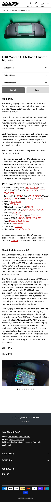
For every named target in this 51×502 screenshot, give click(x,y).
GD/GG (32, 209)
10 (32, 207)
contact (14, 240)
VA (37, 209)
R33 (31, 187)
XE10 (34, 218)
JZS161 (36, 198)
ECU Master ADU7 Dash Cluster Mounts (18, 10)
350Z (6, 193)
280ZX (42, 190)
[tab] (25, 220)
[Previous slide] (6, 373)
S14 (31, 190)
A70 (32, 196)
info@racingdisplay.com (19, 436)
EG (18, 215)
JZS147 (29, 198)
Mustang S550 (16, 221)
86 (41, 198)
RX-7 (13, 201)
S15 (35, 190)
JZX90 (8, 198)
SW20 (19, 196)
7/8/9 (28, 207)
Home (3, 10)
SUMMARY (7, 99)
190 (16, 229)
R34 (36, 187)
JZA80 (38, 196)
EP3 (33, 215)
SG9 (15, 212)
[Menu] (48, 4)
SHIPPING (7, 347)
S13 (27, 190)
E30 (11, 204)
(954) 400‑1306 (16, 439)
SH (19, 212)
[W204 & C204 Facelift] (30, 229)
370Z (12, 193)
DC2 (38, 215)
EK (21, 215)
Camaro (18, 226)
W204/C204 (24, 229)
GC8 (41, 209)
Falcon (26, 221)
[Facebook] (3, 474)
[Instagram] (7, 474)
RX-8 (18, 201)
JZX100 (14, 198)
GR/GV (25, 209)
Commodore (17, 223)
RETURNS (7, 353)
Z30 (39, 218)
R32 (27, 187)
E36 (16, 204)
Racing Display (28, 498)
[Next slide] (45, 373)
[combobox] (25, 68)
